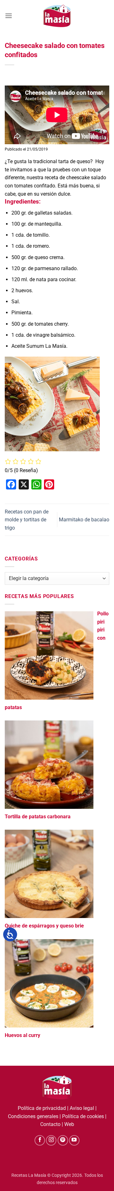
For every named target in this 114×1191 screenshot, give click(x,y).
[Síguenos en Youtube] (74, 1140)
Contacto (50, 1124)
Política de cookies (83, 1116)
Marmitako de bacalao (84, 520)
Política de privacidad (42, 1108)
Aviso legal (82, 1108)
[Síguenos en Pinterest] (63, 1140)
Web (69, 1124)
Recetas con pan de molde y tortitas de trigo (26, 520)
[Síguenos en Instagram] (51, 1140)
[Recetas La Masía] (57, 15)
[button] (8, 15)
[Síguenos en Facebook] (40, 1140)
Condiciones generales (33, 1116)
